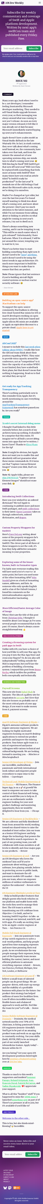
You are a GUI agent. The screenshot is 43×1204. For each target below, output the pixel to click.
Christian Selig (15, 618)
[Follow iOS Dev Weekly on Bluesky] (5, 1188)
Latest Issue (8, 1170)
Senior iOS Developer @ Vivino (17, 762)
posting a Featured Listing (23, 1059)
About (6, 1179)
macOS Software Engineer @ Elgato (19, 722)
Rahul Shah (27, 692)
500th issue (30, 1097)
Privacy (6, 1182)
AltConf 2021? (9, 343)
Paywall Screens (11, 688)
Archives (7, 1173)
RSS (17, 1188)
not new (20, 697)
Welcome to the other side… (16, 1118)
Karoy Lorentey (24, 511)
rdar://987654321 (10, 478)
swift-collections (30, 509)
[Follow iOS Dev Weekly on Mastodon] (9, 1188)
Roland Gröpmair (19, 1080)
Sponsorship (8, 1175)
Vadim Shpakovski (11, 1086)
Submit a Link (8, 1177)
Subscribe (33, 48)
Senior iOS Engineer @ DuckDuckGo (20, 819)
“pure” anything (29, 255)
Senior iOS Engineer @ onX (15, 856)
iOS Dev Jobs (16, 1061)
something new (20, 1100)
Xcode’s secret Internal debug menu (21, 423)
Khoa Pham (32, 444)
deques (22, 517)
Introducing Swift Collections (18, 496)
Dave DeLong (15, 534)
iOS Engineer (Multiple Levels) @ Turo (21, 893)
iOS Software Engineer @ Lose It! (18, 976)
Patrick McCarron (26, 1083)
